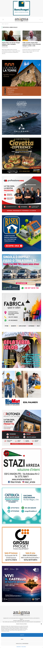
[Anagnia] (21, 19)
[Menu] (3, 19)
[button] (41, 623)
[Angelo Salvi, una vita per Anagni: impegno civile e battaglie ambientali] (11, 36)
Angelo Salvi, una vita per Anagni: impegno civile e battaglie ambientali (11, 44)
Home (3, 23)
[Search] (40, 19)
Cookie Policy (19, 646)
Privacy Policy (23, 646)
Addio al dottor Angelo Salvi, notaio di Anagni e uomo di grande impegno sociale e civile (32, 44)
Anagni (3, 40)
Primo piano (25, 40)
